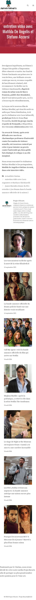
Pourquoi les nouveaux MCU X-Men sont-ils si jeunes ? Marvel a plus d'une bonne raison (17, 540)
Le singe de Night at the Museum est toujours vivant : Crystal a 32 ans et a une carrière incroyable (17, 445)
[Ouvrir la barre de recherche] (27, 5)
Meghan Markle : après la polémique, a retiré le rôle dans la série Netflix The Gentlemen (17, 399)
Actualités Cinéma (12, 176)
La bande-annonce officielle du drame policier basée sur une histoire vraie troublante (17, 307)
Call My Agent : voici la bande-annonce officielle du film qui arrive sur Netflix (16, 353)
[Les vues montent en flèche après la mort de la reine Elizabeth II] (18, 256)
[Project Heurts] (8, 5)
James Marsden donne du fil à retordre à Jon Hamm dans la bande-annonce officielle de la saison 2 (17, 189)
